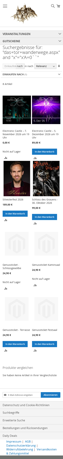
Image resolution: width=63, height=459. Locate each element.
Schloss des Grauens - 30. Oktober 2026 (45, 201)
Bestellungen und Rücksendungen (25, 428)
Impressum (13, 441)
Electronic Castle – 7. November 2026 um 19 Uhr (16, 134)
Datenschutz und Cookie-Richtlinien (26, 405)
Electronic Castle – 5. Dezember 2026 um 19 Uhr (45, 134)
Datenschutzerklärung (21, 445)
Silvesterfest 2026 (13, 199)
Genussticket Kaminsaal (46, 264)
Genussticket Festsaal (44, 330)
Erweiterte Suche (14, 420)
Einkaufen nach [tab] (14, 66)
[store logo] (24, 13)
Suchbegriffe (11, 413)
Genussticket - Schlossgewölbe (12, 266)
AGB (28, 441)
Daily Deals (10, 436)
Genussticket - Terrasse (16, 330)
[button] (6, 158)
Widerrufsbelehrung (19, 449)
